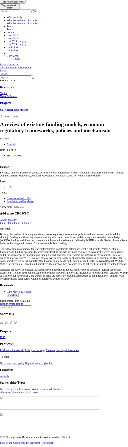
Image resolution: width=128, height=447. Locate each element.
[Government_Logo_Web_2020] (42, 425)
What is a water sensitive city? (22, 22)
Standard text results (14, 109)
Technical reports (9, 116)
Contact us (12, 49)
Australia (11, 144)
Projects (5, 103)
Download (12, 295)
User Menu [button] (12, 55)
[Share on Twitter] (7, 323)
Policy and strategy (35, 350)
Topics (3, 93)
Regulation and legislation (20, 201)
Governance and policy (19, 198)
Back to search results (11, 303)
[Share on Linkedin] (12, 323)
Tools (9, 28)
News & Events (8, 96)
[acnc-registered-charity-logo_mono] (19, 392)
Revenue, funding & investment (62, 350)
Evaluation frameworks (12, 350)
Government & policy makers (15, 389)
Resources (7, 87)
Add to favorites (8, 219)
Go (34, 11)
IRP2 (9, 186)
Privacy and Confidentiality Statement (20, 442)
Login (16, 58)
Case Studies (13, 37)
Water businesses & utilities (46, 389)
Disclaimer (47, 442)
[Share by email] (16, 323)
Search (10, 32)
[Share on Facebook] (2, 323)
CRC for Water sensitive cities (16, 67)
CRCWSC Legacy (16, 43)
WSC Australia (14, 17)
